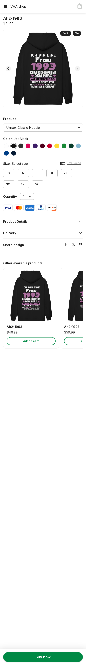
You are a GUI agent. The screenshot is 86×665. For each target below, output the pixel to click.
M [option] (23, 173)
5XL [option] (37, 184)
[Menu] (6, 6)
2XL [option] (66, 173)
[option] (6, 146)
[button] (43, 221)
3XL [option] (8, 184)
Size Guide (74, 163)
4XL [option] (23, 184)
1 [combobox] (23, 197)
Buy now (43, 657)
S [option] (9, 173)
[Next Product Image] (77, 68)
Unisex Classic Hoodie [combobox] (23, 128)
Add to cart (31, 341)
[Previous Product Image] (8, 68)
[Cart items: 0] (79, 6)
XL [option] (52, 173)
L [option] (37, 173)
